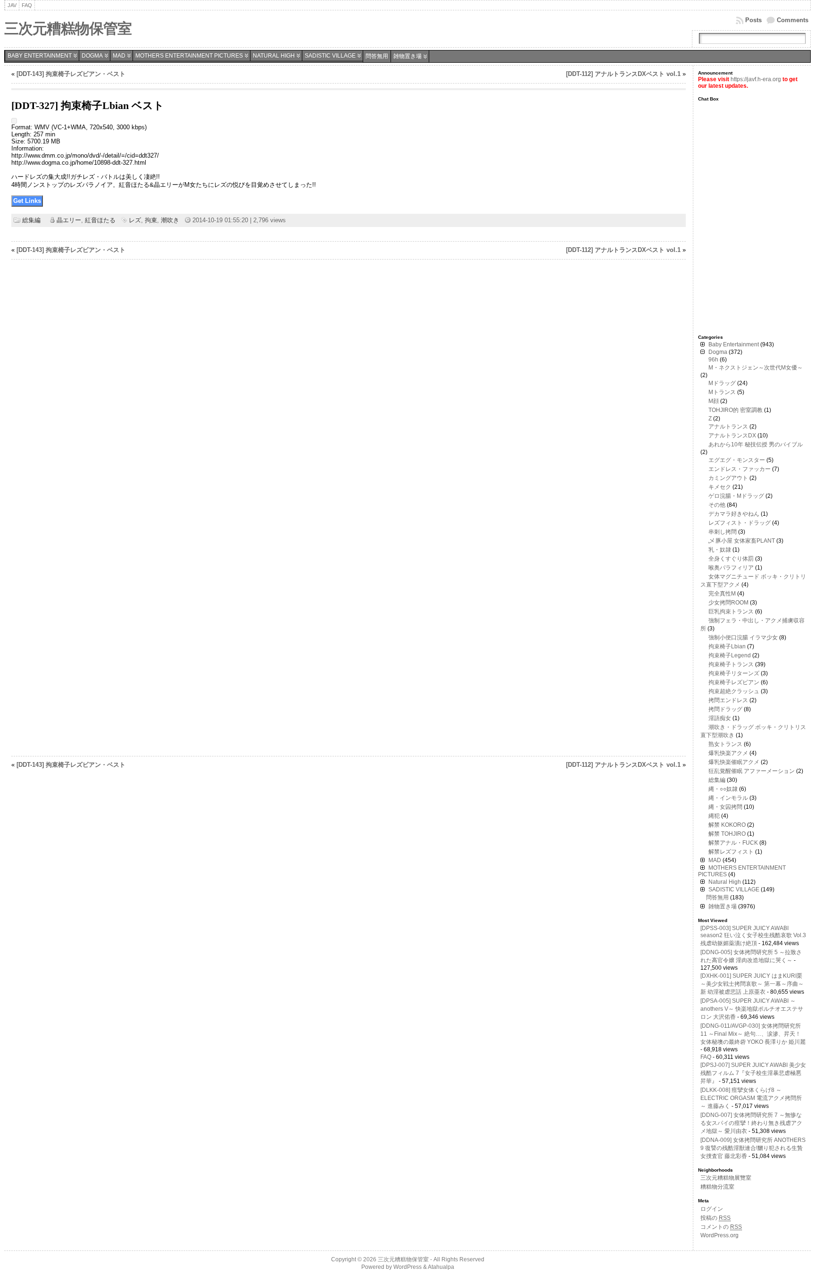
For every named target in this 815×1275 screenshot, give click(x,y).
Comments (792, 20)
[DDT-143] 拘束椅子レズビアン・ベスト (71, 73)
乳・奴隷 (719, 549)
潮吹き (170, 220)
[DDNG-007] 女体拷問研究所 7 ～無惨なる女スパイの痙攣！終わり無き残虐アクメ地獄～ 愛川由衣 (751, 1123)
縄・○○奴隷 (723, 789)
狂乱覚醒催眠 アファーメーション (751, 771)
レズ (135, 220)
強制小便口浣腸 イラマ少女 (743, 637)
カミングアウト (728, 478)
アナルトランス (728, 426)
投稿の (715, 1218)
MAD (119, 55)
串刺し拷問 (722, 531)
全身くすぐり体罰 (731, 558)
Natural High (274, 55)
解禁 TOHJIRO (727, 833)
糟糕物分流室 (717, 1186)
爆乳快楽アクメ (728, 753)
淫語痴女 (719, 718)
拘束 (151, 220)
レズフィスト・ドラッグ (739, 523)
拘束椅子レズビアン (733, 682)
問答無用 (377, 56)
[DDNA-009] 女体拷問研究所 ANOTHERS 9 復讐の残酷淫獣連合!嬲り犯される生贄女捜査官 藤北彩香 (753, 1148)
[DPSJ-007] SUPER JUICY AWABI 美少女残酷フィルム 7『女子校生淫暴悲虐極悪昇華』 (753, 1073)
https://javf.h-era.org (756, 79)
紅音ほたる (100, 220)
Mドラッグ (722, 383)
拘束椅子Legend (729, 655)
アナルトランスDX (732, 435)
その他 (716, 505)
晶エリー (69, 220)
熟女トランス (725, 744)
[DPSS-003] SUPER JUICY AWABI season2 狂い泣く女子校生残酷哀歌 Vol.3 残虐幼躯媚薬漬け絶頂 (753, 936)
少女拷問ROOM (728, 602)
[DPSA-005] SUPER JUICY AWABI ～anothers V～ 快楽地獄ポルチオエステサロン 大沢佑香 (751, 1009)
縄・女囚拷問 (725, 807)
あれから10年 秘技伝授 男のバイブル (755, 444)
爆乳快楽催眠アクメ (733, 762)
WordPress (407, 1267)
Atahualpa (441, 1267)
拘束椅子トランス (731, 664)
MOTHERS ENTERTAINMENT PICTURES (189, 55)
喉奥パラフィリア (731, 567)
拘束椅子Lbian (727, 646)
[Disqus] (348, 387)
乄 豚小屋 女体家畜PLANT (741, 540)
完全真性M (722, 593)
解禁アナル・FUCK (733, 842)
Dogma (92, 55)
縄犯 (714, 816)
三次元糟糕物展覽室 (725, 1177)
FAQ (705, 1057)
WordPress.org (719, 1235)
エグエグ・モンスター (736, 460)
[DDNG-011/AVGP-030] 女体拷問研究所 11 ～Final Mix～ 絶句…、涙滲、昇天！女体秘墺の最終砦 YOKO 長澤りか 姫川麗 (753, 1034)
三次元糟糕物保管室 (68, 28)
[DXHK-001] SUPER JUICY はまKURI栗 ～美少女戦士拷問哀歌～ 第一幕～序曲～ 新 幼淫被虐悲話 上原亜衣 (752, 984)
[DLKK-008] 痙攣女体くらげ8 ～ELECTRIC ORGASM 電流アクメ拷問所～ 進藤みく (751, 1098)
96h (713, 359)
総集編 (31, 220)
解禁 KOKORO (727, 825)
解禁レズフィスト (731, 851)
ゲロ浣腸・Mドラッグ (736, 496)
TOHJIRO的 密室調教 (735, 410)
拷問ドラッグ (725, 709)
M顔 (713, 401)
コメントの (721, 1227)
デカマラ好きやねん (733, 514)
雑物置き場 (407, 56)
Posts (753, 20)
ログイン (711, 1209)
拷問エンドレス (728, 700)
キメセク (719, 487)
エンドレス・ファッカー (739, 469)
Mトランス (722, 392)
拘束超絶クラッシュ (733, 691)
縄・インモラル (728, 798)
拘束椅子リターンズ (733, 673)
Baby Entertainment (40, 55)
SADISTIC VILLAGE (330, 55)
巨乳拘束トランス (731, 611)
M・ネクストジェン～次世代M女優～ (755, 367)
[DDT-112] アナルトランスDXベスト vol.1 (623, 73)
